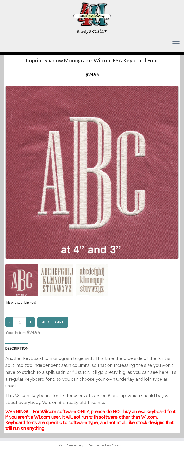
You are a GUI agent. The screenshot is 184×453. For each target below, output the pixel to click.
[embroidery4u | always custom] (92, 14)
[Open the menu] (176, 43)
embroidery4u (77, 445)
